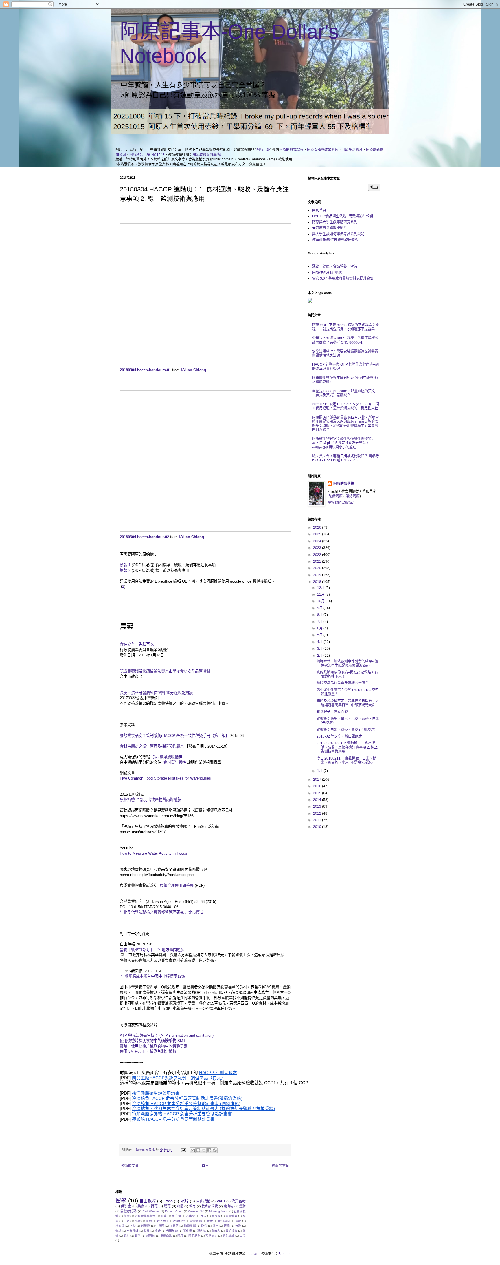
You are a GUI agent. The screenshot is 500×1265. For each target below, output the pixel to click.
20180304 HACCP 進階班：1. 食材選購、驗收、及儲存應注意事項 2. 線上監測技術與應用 (347, 747)
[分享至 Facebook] (209, 1150)
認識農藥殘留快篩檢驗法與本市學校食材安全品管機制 (165, 671)
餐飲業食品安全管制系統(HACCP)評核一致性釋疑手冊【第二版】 (174, 735)
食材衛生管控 (174, 762)
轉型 (138, 1235)
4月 (320, 642)
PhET (221, 1201)
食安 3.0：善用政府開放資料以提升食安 (343, 278)
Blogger (284, 1254)
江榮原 (174, 1225)
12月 (321, 588)
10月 (321, 601)
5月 (320, 635)
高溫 (242, 1235)
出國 (180, 1206)
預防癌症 (211, 1235)
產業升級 (133, 1230)
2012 (317, 813)
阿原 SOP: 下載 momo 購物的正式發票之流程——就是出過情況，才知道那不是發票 (345, 327)
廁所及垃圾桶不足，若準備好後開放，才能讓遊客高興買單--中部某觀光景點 (348, 703)
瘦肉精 (228, 1206)
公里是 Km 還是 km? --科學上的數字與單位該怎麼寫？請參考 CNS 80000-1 (345, 340)
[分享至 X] (204, 1150)
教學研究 (179, 1220)
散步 (210, 1220)
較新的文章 (130, 1166)
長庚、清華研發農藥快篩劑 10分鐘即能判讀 (157, 693)
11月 (321, 594)
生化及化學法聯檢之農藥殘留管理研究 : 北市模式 (161, 912)
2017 (317, 779)
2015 (317, 793)
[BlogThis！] (198, 1150)
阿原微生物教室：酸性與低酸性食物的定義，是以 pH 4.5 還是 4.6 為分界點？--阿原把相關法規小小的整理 (343, 443)
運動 (242, 1206)
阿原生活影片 (352, 150)
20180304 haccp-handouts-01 (145, 370)
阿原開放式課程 (291, 150)
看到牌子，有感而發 (332, 712)
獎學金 (126, 1206)
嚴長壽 (216, 1215)
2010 (317, 827)
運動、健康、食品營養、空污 (334, 266)
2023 (317, 548)
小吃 (126, 1220)
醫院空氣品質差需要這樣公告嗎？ (343, 683)
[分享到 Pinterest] (215, 1150)
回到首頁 (319, 210)
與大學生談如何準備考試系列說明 (338, 234)
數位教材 (224, 1220)
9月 (320, 608)
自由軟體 (147, 1201)
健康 (127, 1215)
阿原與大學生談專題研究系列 (334, 222)
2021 (317, 561)
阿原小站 (263, 150)
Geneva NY (196, 1211)
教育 (192, 1206)
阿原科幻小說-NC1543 (147, 155)
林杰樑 (119, 1225)
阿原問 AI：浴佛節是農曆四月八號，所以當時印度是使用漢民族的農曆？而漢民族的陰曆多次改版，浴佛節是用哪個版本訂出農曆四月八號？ (345, 423)
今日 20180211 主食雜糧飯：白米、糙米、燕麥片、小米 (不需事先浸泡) (346, 760)
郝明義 (150, 1235)
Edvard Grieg (174, 1211)
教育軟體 (196, 1220)
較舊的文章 (280, 1166)
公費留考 (238, 1201)
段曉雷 (145, 1225)
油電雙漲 (190, 1225)
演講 (227, 1225)
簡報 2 (125, 570)
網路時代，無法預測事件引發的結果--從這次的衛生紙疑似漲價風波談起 (347, 663)
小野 (138, 1220)
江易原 (159, 1225)
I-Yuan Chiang (193, 370)
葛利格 (201, 1230)
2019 (317, 575)
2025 (317, 534)
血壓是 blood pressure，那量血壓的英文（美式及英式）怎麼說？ (343, 393)
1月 (320, 771)
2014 (317, 800)
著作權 (187, 1230)
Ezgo (168, 1201)
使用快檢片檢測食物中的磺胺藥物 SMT (152, 1040)
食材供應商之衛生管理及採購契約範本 (152, 746)
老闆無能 (172, 1230)
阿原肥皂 (194, 1235)
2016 (317, 786)
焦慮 (118, 1230)
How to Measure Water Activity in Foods (153, 853)
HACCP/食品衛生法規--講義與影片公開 (342, 216)
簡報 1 (125, 565)
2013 (317, 806)
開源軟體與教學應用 (208, 155)
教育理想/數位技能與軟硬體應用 (337, 240)
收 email (162, 1220)
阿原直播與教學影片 (322, 150)
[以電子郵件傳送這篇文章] (193, 1150)
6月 (320, 628)
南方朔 (176, 1215)
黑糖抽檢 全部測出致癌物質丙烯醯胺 (150, 799)
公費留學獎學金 (145, 1215)
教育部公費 (210, 1206)
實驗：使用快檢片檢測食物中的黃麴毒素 (154, 1046)
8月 (320, 615)
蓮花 (167, 1206)
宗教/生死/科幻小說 (327, 273)
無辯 (238, 1225)
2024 (317, 541)
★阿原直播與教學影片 (329, 228)
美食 (140, 1206)
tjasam (254, 1254)
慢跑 (149, 1220)
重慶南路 (166, 1235)
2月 (320, 656)
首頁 (205, 1166)
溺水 (216, 1225)
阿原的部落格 (343, 484)
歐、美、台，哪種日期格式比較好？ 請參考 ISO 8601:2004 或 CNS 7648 (345, 458)
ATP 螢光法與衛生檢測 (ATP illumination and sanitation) (167, 1035)
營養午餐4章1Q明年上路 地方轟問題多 (152, 950)
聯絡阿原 (353, 496)
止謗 (133, 1225)
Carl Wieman (151, 1211)
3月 (320, 649)
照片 (185, 1201)
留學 (120, 1201)
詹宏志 (216, 1230)
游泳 (204, 1225)
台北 (203, 1215)
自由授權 (203, 1201)
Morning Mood (218, 1211)
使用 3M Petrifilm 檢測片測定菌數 (148, 1051)
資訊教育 (232, 1230)
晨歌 (238, 1220)
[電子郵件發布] (183, 1150)
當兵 (147, 1230)
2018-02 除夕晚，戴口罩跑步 (339, 736)
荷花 (154, 1206)
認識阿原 (336, 496)
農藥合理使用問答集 (176, 885)
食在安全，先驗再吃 (137, 644)
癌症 (158, 1230)
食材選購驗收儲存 (167, 757)
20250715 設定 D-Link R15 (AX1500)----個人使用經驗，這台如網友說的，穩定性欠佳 (345, 406)
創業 (164, 1215)
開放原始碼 (128, 1211)
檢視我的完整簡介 (341, 503)
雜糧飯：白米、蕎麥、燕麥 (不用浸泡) (346, 730)
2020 (317, 568)
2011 (317, 820)
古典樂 (190, 1215)
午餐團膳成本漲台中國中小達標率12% (152, 976)
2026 (317, 527)
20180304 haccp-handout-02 (144, 537)
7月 (320, 622)
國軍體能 (232, 1215)
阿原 (180, 1235)
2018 (317, 582)
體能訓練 (228, 1235)
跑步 (127, 1235)
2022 (317, 555)
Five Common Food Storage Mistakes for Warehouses (165, 778)
